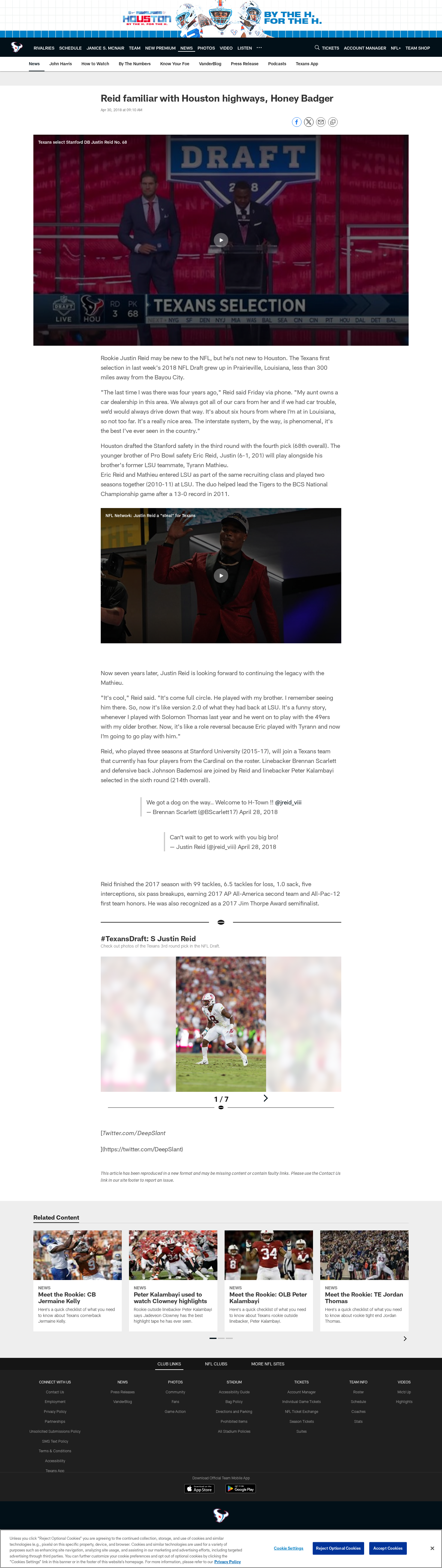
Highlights (404, 1401)
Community (175, 1392)
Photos (175, 1382)
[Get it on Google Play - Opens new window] (240, 1491)
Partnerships (55, 1421)
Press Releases (123, 1392)
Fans (175, 1401)
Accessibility (55, 1461)
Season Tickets (302, 1421)
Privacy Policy (55, 1411)
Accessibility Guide (234, 1392)
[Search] (317, 47)
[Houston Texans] (221, 1516)
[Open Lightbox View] (221, 1037)
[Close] (432, 1548)
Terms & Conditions (55, 1451)
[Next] (265, 1098)
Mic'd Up (404, 1392)
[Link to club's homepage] (17, 47)
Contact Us (55, 1392)
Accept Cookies (388, 1548)
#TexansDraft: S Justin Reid (148, 938)
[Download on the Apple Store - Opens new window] (199, 1489)
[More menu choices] (259, 47)
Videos (404, 1382)
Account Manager (301, 1392)
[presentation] (406, 1339)
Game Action (175, 1411)
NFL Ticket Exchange (301, 1411)
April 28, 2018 (258, 811)
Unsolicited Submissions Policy (55, 1431)
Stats (358, 1421)
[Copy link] (333, 122)
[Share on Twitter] (309, 125)
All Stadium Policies (234, 1431)
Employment (55, 1401)
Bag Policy (234, 1401)
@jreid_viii (288, 802)
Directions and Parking (234, 1411)
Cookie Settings (288, 1548)
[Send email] (321, 125)
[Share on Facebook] (297, 125)
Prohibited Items (234, 1421)
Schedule (358, 1401)
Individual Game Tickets (301, 1401)
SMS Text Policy (55, 1441)
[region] (221, 1549)
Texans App (55, 1470)
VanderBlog (122, 1401)
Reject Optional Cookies (338, 1548)
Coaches (358, 1411)
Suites (301, 1431)
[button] (221, 240)
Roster (358, 1392)
